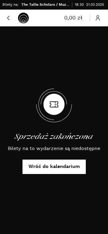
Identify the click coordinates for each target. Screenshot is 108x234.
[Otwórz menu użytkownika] (97, 18)
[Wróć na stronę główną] (23, 18)
